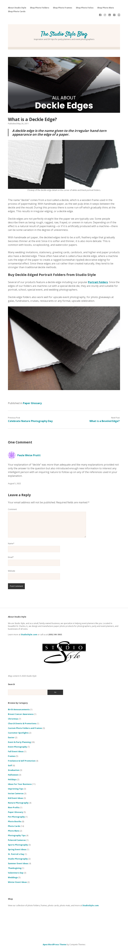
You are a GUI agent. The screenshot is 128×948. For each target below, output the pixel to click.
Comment (12, 509)
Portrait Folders (98, 282)
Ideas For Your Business (20, 784)
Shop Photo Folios (85, 7)
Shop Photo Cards (16, 11)
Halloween (13, 774)
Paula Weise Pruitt (29, 455)
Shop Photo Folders (39, 7)
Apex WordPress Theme (54, 944)
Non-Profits (14, 807)
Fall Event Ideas (16, 751)
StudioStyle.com (29, 634)
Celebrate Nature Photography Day (30, 421)
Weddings (13, 877)
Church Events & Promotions (22, 723)
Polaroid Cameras (17, 840)
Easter (11, 737)
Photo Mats (13, 830)
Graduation (13, 770)
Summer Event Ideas (18, 863)
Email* (11, 557)
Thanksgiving (14, 868)
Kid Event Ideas (15, 798)
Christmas (13, 718)
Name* (11, 543)
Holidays (12, 779)
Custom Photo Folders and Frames (25, 728)
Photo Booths (14, 821)
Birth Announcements (19, 709)
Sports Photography (18, 844)
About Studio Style (17, 7)
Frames (11, 756)
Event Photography (17, 746)
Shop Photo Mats (105, 7)
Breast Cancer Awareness (21, 714)
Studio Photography (18, 858)
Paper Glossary (32, 403)
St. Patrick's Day (16, 854)
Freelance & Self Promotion (21, 760)
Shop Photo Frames (62, 7)
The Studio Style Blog (64, 34)
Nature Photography (18, 802)
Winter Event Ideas (17, 882)
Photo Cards (14, 826)
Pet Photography (16, 816)
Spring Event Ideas (17, 849)
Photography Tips (17, 835)
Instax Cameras (16, 793)
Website (11, 571)
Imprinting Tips (15, 788)
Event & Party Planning (19, 742)
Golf (10, 765)
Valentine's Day (15, 872)
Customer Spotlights (18, 732)
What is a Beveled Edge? (104, 421)
